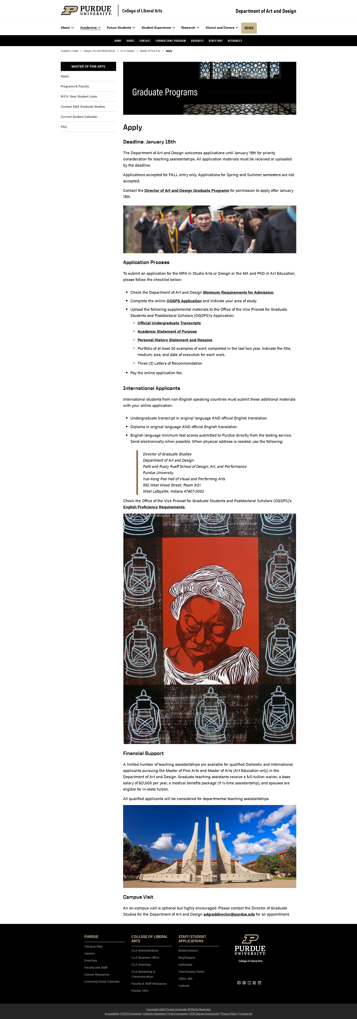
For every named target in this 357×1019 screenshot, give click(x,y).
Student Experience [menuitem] (156, 27)
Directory (90, 960)
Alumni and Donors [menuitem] (220, 27)
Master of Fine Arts (150, 51)
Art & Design (127, 51)
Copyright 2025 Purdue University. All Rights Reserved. (178, 1009)
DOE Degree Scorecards (204, 1013)
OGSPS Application (184, 300)
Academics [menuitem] (88, 27)
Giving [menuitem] (249, 28)
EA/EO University (131, 1013)
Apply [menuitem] (65, 76)
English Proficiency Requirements (154, 507)
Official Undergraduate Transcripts (169, 323)
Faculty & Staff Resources (149, 983)
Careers (89, 953)
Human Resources (96, 974)
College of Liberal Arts (142, 10)
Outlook (183, 985)
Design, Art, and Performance (99, 51)
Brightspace (186, 957)
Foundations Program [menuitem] (171, 40)
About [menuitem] (65, 27)
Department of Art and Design (266, 10)
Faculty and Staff (95, 967)
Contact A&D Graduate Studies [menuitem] (83, 106)
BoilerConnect (188, 950)
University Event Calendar (102, 981)
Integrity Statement (155, 1013)
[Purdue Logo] (86, 10)
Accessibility (112, 1013)
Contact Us (245, 1013)
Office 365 (185, 978)
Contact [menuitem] (145, 40)
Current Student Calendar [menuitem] (79, 116)
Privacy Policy (229, 1013)
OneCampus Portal (191, 971)
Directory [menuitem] (216, 40)
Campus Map (93, 946)
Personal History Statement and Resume (175, 340)
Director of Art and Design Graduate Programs (186, 190)
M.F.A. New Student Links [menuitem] (79, 96)
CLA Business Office (145, 957)
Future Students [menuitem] (119, 27)
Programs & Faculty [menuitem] (75, 86)
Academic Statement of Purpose (167, 331)
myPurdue (185, 964)
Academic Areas (69, 51)
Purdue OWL (140, 990)
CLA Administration (144, 950)
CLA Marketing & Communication (143, 973)
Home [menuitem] (118, 40)
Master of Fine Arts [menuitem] (88, 66)
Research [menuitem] (188, 27)
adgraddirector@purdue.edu (229, 914)
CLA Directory (141, 964)
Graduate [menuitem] (197, 40)
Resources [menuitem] (235, 40)
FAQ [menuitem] (64, 126)
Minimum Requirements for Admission (238, 292)
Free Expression (178, 1013)
